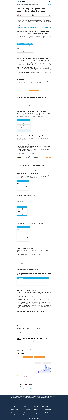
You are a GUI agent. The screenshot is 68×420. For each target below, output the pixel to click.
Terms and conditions (48, 409)
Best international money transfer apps (39, 406)
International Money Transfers (15, 404)
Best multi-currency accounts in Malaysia (39, 415)
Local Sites (46, 406)
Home (17, 4)
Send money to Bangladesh (15, 412)
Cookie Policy (47, 412)
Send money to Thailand (14, 414)
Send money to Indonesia (14, 409)
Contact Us (46, 414)
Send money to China (14, 406)
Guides (38, 1)
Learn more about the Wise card (34, 90)
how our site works (15, 402)
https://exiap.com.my (18, 396)
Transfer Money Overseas (29, 1)
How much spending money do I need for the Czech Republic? (27, 391)
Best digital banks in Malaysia (38, 413)
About (45, 1)
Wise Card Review (25, 412)
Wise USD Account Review (26, 409)
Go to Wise (48, 157)
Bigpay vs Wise (36, 409)
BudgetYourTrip (42, 102)
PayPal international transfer (27, 414)
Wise (36, 72)
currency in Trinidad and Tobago (26, 130)
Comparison (41, 1)
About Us (46, 404)
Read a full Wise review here (21, 86)
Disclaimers (50, 4)
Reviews (34, 1)
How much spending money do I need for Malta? (25, 388)
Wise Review (24, 406)
